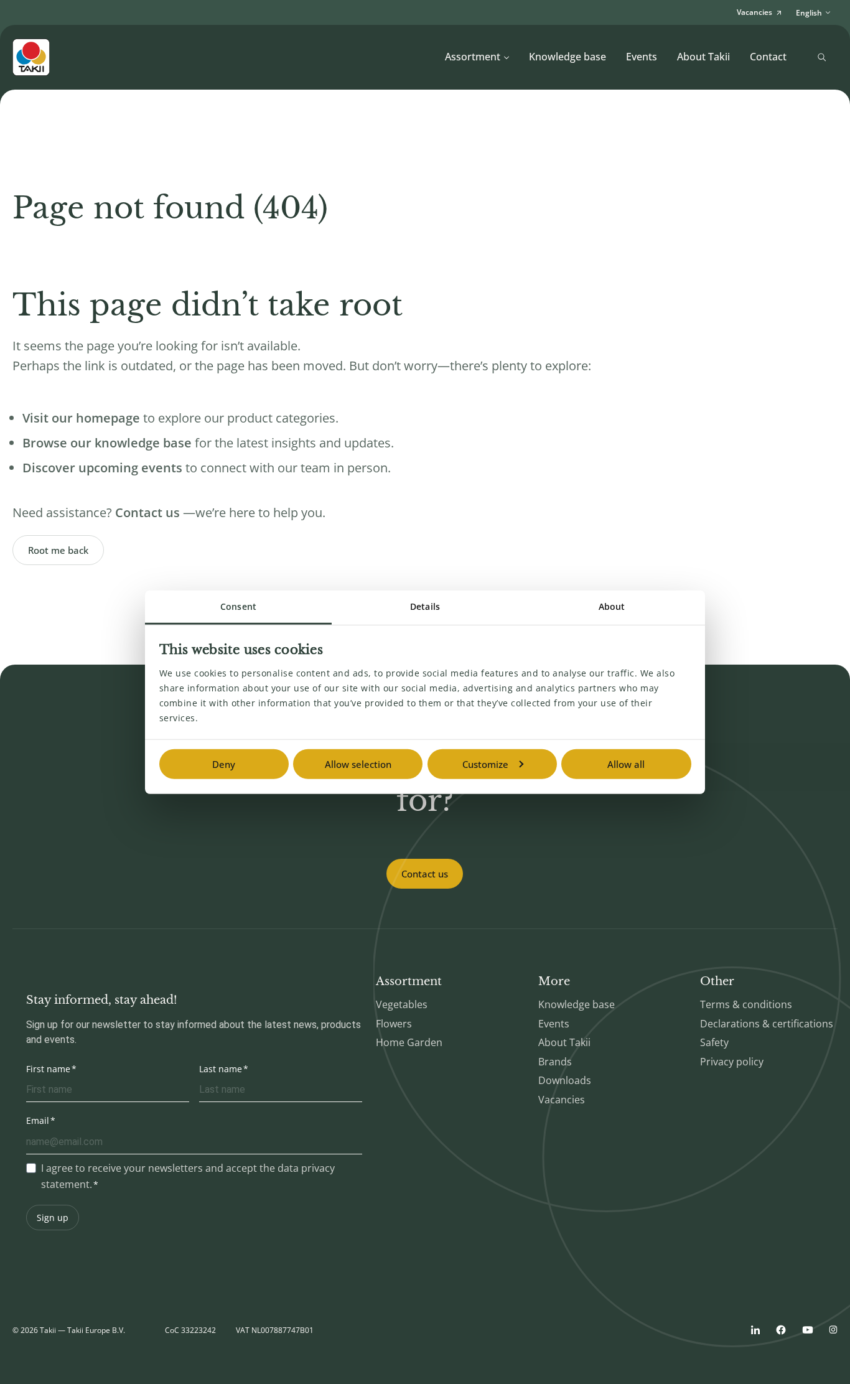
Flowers (394, 1024)
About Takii (703, 56)
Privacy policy (732, 1061)
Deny (223, 764)
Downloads (564, 1080)
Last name (220, 1069)
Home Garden (409, 1042)
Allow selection (358, 764)
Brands (555, 1061)
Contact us (424, 873)
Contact (768, 56)
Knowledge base (567, 56)
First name (48, 1069)
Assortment (472, 56)
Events (641, 56)
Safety (714, 1042)
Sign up (52, 1217)
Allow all (626, 764)
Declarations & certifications (766, 1024)
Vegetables (401, 1004)
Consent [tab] (238, 606)
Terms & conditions (746, 1004)
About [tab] (612, 606)
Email (37, 1120)
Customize (485, 764)
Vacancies (561, 1099)
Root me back (58, 550)
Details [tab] (425, 606)
